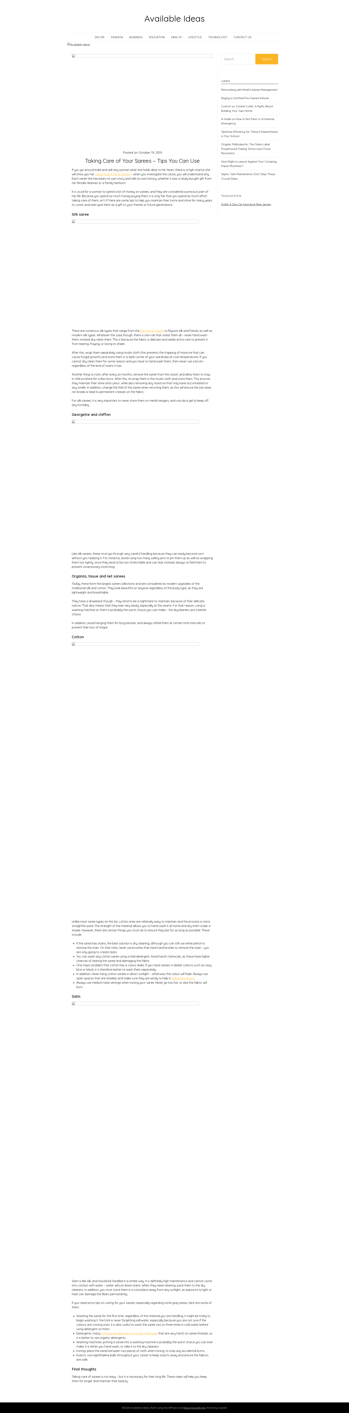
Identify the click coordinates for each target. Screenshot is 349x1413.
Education (157, 37)
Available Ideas (174, 18)
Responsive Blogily (194, 1407)
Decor (100, 37)
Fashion (117, 37)
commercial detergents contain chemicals (129, 1333)
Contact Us (242, 37)
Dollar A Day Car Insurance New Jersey (246, 204)
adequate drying (183, 978)
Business (136, 37)
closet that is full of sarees (112, 174)
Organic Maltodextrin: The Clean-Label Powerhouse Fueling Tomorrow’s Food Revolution (245, 149)
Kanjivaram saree (152, 331)
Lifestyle (195, 37)
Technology (217, 37)
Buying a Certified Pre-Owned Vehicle (245, 98)
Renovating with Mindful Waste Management (249, 89)
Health (176, 37)
